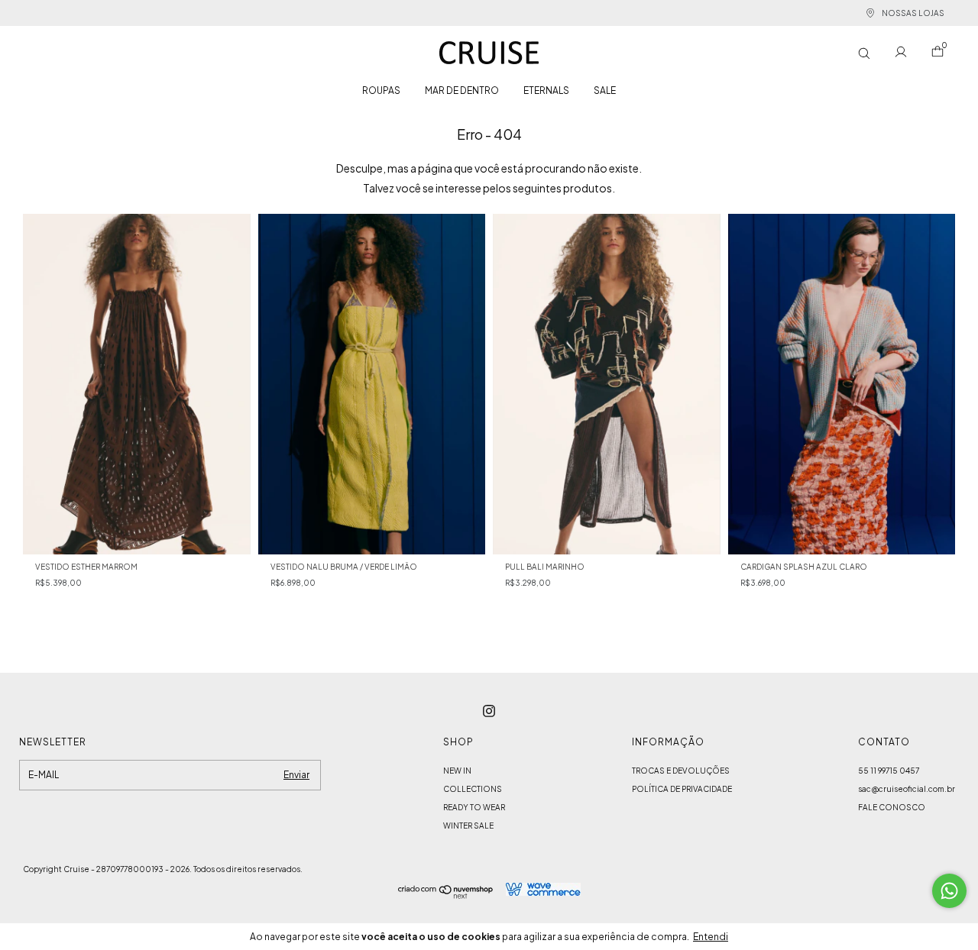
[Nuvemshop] (446, 894)
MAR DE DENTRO (462, 90)
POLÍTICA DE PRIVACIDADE (682, 788)
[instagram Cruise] (489, 711)
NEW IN (457, 770)
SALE (605, 90)
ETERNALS (546, 90)
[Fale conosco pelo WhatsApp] (949, 891)
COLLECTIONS (472, 788)
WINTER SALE (468, 825)
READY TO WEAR (474, 807)
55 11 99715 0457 (888, 770)
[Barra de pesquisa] (864, 53)
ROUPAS (381, 90)
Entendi (710, 936)
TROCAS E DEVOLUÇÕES (681, 770)
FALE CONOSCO (891, 807)
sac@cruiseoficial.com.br (906, 788)
